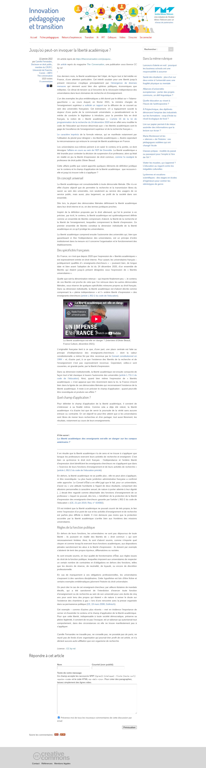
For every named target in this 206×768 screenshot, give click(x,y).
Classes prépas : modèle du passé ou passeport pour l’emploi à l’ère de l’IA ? (159, 154)
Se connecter (146, 37)
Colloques (112, 37)
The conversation (44, 76)
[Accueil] (103, 32)
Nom (59, 664)
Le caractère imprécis (68, 134)
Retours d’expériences (72, 37)
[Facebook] (48, 86)
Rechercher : (150, 49)
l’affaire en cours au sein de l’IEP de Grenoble (89, 150)
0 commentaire (46, 82)
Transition (89, 37)
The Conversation (95, 64)
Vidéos (122, 37)
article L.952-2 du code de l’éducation (99, 295)
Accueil (33, 37)
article (64, 64)
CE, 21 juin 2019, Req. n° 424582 (87, 503)
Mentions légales (62, 763)
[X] (51, 86)
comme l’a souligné (124, 157)
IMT (103, 37)
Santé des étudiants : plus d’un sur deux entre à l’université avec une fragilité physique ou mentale (159, 80)
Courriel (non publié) (102, 664)
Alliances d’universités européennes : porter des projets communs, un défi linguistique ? (158, 92)
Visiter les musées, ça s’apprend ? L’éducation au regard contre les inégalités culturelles (159, 165)
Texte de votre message (69, 673)
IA (97, 37)
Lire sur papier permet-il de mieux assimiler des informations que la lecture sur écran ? (159, 127)
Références (46, 763)
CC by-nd (70, 648)
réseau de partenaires (164, 22)
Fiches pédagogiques (49, 37)
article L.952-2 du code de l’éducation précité (79, 470)
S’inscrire (132, 37)
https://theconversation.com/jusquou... (94, 59)
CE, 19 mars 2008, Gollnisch (101, 604)
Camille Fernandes (44, 62)
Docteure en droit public (41, 64)
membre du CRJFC (43, 67)
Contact (36, 763)
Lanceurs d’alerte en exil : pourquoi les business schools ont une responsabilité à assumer (160, 68)
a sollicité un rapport (93, 105)
